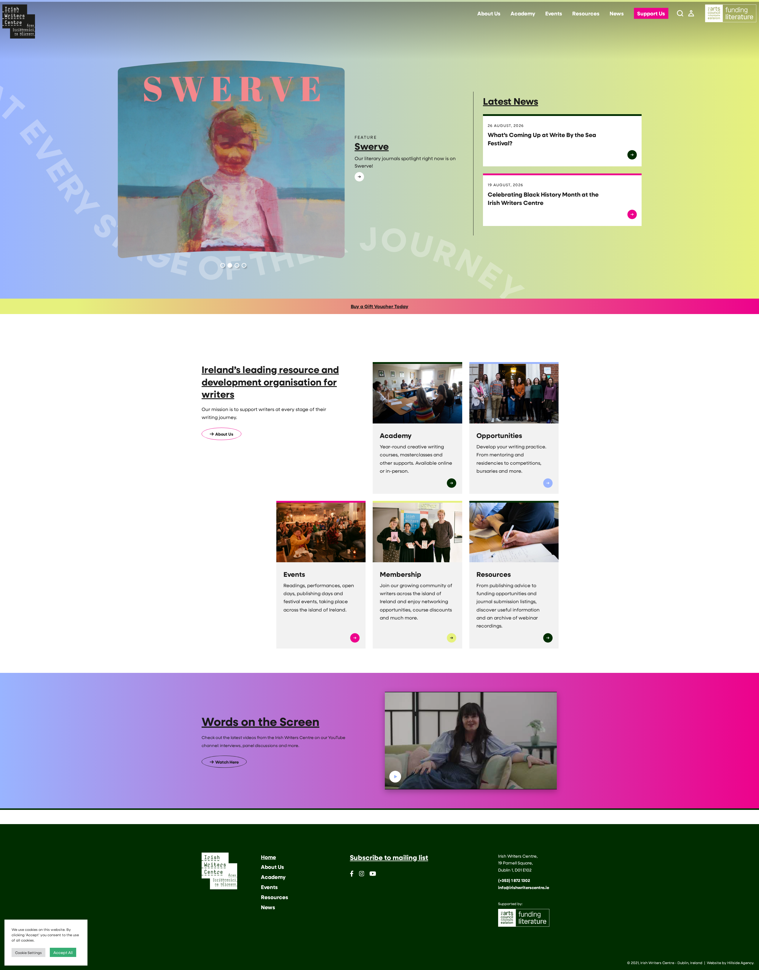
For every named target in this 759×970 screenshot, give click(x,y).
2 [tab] (229, 265)
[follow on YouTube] (372, 875)
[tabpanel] (290, 159)
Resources (585, 13)
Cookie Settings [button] (28, 952)
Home (268, 857)
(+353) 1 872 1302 (514, 880)
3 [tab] (237, 265)
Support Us (651, 13)
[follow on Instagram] (361, 875)
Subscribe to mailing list (389, 857)
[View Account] (691, 13)
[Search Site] (680, 13)
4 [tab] (244, 265)
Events (553, 13)
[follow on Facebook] (352, 875)
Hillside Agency (740, 962)
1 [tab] (222, 265)
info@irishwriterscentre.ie (523, 887)
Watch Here (227, 762)
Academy (523, 13)
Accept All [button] (63, 952)
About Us (488, 13)
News (617, 13)
